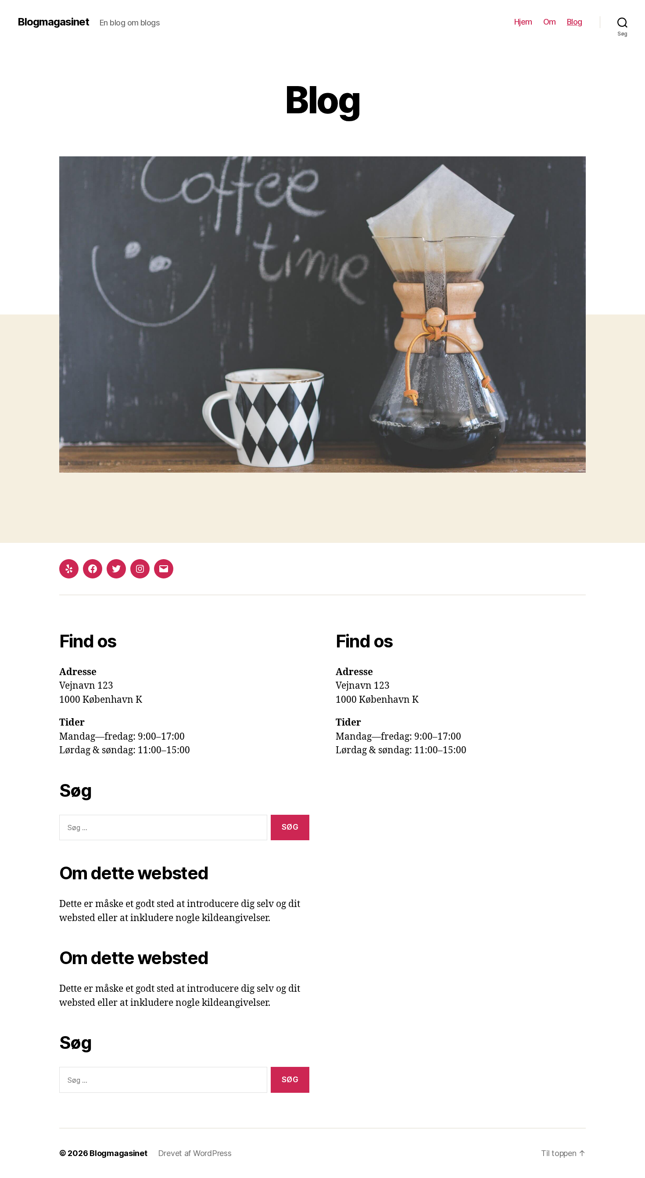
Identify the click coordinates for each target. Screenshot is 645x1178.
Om (549, 21)
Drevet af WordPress (195, 1153)
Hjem (523, 21)
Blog (574, 21)
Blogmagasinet (53, 22)
